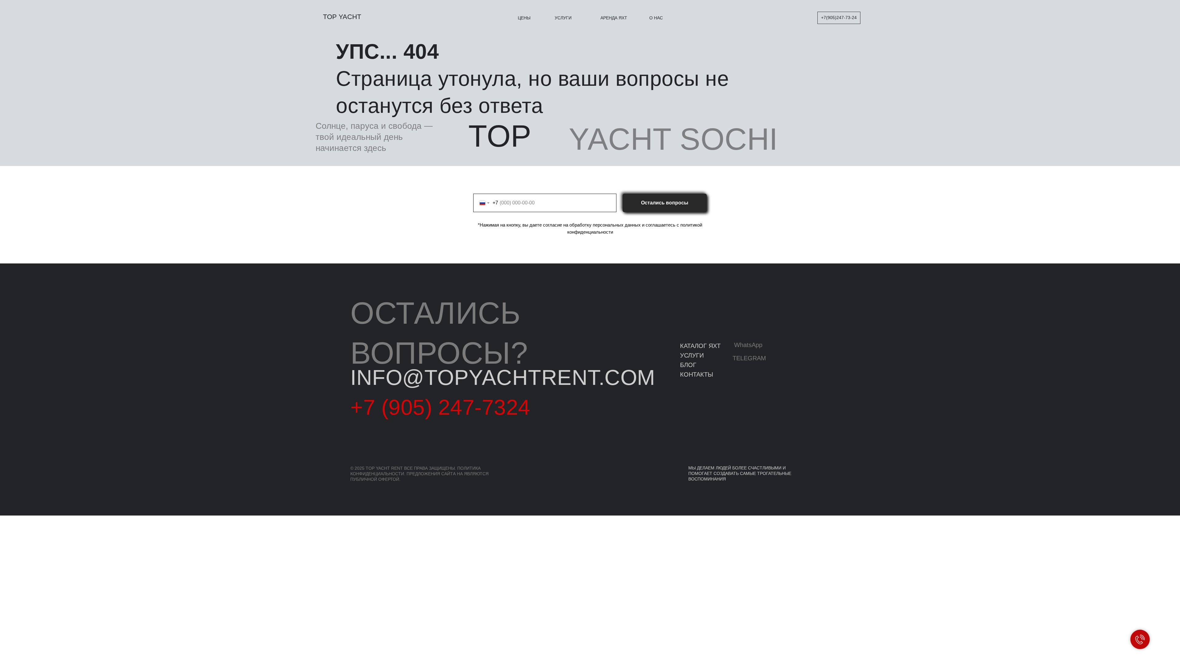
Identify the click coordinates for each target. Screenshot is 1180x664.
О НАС (656, 17)
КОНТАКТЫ (696, 374)
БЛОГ (688, 365)
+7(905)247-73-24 (839, 17)
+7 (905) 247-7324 (440, 407)
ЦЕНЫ (524, 17)
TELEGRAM (749, 358)
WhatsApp (748, 345)
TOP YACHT (342, 17)
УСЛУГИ (563, 17)
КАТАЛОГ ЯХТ (700, 345)
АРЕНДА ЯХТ (613, 17)
